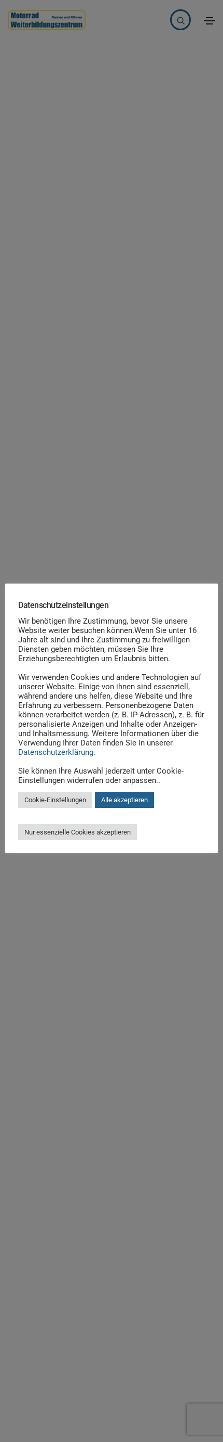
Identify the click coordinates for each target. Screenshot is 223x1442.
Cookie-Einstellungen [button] (55, 800)
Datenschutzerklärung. (56, 752)
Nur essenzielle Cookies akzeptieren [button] (77, 832)
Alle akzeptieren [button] (124, 800)
